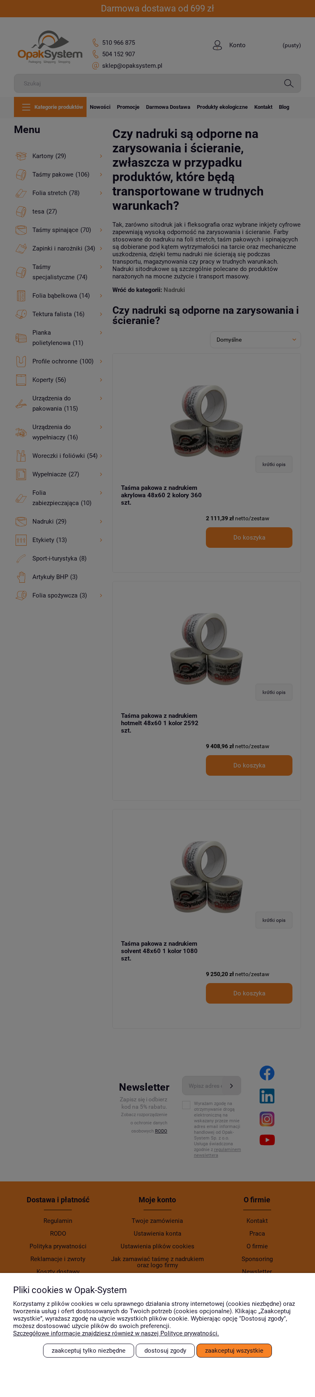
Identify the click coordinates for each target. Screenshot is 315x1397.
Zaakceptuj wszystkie (234, 1350)
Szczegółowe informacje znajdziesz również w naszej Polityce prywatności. (116, 1333)
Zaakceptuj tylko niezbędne (89, 1350)
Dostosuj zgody (165, 1350)
